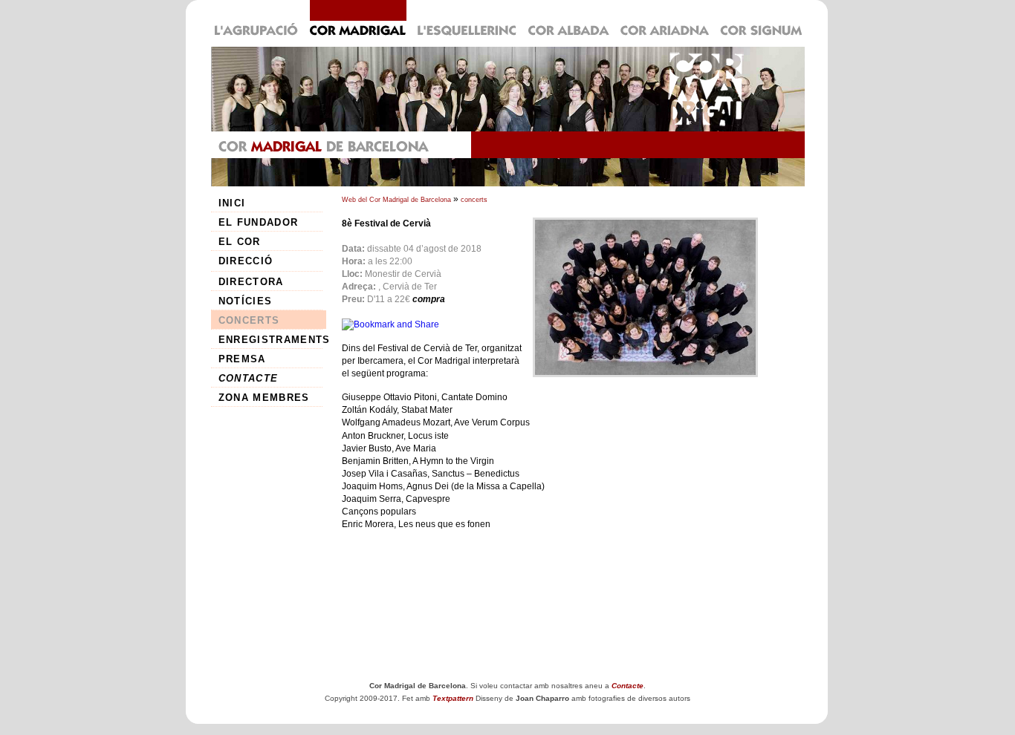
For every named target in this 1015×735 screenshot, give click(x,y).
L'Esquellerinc (467, 19)
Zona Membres (264, 397)
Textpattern (452, 698)
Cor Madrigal (358, 19)
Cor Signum (760, 19)
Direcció (245, 261)
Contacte (248, 378)
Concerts (249, 320)
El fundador (258, 222)
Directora (251, 281)
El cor (239, 241)
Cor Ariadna (665, 19)
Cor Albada (568, 19)
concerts (474, 199)
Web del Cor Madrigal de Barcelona (396, 199)
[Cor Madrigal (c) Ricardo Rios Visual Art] (645, 297)
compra (428, 299)
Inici (232, 203)
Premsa (242, 359)
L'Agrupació (257, 19)
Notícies (245, 301)
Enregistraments (272, 339)
